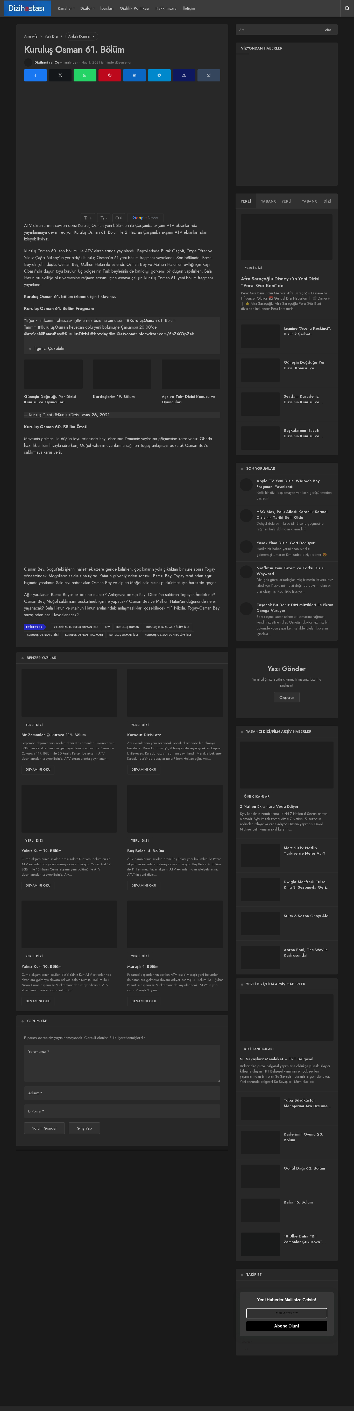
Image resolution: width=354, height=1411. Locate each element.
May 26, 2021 (96, 415)
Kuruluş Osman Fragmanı (84, 635)
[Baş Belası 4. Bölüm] (175, 809)
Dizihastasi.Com (48, 62)
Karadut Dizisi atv (144, 735)
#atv (28, 334)
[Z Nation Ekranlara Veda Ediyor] (287, 765)
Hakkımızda (165, 8)
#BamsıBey (50, 334)
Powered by (246, 1345)
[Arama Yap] (347, 8)
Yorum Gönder (44, 1128)
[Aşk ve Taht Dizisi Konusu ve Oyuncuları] (191, 374)
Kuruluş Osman (127, 627)
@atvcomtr (127, 334)
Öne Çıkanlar (257, 796)
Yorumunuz (38, 1051)
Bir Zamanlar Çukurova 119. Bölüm (54, 735)
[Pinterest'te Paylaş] (109, 75)
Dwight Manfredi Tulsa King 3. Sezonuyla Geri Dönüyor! (305, 887)
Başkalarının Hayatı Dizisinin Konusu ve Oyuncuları (301, 436)
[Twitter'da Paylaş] (60, 75)
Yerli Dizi (34, 725)
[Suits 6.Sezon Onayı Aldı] (260, 923)
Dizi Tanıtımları (259, 1049)
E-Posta (36, 1111)
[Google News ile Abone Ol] (145, 217)
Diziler (86, 8)
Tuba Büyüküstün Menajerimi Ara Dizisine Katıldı (306, 1106)
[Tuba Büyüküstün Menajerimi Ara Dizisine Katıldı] (260, 1108)
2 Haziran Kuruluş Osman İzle (76, 627)
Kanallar (65, 8)
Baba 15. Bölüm (298, 1202)
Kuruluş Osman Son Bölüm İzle (168, 635)
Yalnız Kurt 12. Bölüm (41, 851)
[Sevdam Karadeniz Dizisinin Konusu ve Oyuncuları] (260, 404)
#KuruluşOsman (142, 320)
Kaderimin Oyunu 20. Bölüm (303, 1137)
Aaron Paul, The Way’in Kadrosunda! (306, 952)
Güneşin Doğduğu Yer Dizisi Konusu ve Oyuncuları (50, 399)
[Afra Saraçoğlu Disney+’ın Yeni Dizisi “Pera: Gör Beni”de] (286, 237)
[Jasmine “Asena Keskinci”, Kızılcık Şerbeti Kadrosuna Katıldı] (260, 336)
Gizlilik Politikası (134, 8)
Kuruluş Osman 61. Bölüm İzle (167, 627)
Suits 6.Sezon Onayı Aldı (307, 916)
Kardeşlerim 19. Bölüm (114, 396)
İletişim (189, 8)
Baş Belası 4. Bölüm (145, 851)
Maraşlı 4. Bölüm (142, 966)
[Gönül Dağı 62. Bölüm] (260, 1176)
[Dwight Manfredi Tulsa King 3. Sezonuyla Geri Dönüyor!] (260, 889)
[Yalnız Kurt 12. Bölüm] (69, 809)
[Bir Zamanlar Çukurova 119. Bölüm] (69, 693)
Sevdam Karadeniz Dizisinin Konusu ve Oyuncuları (301, 402)
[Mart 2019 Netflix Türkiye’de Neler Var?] (260, 855)
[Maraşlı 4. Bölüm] (175, 924)
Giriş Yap (84, 1128)
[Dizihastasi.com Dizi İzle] (27, 8)
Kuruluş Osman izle (123, 635)
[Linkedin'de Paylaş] (134, 75)
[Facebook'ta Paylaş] (35, 75)
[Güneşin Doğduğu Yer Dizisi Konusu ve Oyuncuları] (53, 374)
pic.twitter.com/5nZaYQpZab (166, 334)
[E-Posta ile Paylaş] (208, 75)
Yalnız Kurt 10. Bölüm (41, 966)
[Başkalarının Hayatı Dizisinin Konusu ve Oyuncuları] (260, 438)
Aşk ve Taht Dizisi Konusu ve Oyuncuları (188, 399)
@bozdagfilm (102, 334)
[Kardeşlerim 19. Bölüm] (122, 374)
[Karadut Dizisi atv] (175, 693)
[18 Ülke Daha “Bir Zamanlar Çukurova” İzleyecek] (260, 1244)
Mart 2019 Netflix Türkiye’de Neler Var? (304, 850)
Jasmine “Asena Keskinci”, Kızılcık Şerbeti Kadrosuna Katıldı (307, 334)
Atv (107, 627)
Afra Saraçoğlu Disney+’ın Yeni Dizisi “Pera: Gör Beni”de (280, 282)
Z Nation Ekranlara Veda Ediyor (269, 807)
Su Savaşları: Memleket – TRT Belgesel (276, 1059)
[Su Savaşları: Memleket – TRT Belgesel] (287, 1017)
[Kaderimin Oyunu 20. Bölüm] (260, 1142)
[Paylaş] (184, 75)
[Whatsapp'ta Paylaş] (85, 75)
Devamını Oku (38, 769)
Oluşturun (286, 697)
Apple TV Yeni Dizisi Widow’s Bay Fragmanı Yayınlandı (288, 483)
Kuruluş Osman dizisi (43, 635)
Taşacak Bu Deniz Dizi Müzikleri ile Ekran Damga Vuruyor (295, 607)
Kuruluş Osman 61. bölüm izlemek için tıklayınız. (70, 297)
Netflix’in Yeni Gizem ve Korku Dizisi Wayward (290, 571)
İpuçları (107, 8)
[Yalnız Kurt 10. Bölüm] (69, 924)
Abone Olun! (286, 1326)
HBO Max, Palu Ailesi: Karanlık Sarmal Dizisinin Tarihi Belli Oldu (292, 514)
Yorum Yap (37, 1020)
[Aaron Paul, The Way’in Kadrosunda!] (260, 957)
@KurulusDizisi (75, 334)
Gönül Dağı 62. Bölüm (304, 1168)
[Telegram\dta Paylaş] (159, 75)
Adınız (35, 1093)
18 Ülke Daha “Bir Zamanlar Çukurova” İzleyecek (303, 1242)
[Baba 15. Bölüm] (260, 1210)
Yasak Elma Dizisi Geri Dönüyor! (286, 543)
